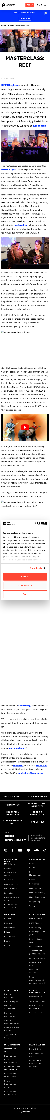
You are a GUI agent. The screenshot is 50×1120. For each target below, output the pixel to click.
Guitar (32, 879)
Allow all (25, 576)
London (7, 919)
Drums (32, 868)
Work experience (37, 1001)
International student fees (10, 1075)
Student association (9, 1014)
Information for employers (36, 1007)
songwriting (24, 705)
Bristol (7, 932)
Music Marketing (37, 893)
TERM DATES (12, 805)
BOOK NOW (25, 19)
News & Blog (35, 1049)
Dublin (7, 941)
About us (8, 868)
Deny (25, 594)
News (10, 25)
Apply (30, 5)
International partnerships (10, 1092)
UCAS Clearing (36, 923)
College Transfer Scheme (12, 1029)
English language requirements (12, 1068)
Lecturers (8, 880)
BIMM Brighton (10, 85)
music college (20, 225)
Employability (35, 996)
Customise (24, 585)
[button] (42, 5)
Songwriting (35, 901)
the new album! (16, 748)
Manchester (9, 927)
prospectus (41, 765)
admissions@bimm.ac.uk (30, 773)
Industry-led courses (10, 873)
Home (3, 25)
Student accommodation (11, 1021)
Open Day (18, 765)
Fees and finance (37, 958)
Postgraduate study (35, 940)
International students (10, 1050)
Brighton (8, 923)
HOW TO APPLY (12, 796)
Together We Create (10, 1036)
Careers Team (35, 1013)
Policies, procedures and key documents (36, 980)
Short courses (35, 946)
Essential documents (34, 971)
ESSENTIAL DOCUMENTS (13, 813)
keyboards (39, 125)
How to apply (35, 927)
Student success (12, 889)
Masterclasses (11, 884)
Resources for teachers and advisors (35, 1063)
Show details (36, 568)
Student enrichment (9, 1007)
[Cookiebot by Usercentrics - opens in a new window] (35, 523)
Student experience (9, 995)
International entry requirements (10, 1059)
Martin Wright (8, 169)
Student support (12, 1001)
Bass (31, 863)
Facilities (8, 893)
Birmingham (9, 936)
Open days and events (36, 1054)
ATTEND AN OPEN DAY (13, 822)
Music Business (36, 888)
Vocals (32, 906)
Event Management (35, 873)
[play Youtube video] (25, 427)
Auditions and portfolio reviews (37, 952)
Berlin (7, 945)
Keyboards (34, 884)
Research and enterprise (10, 906)
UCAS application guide (37, 933)
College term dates (35, 964)
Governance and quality (11, 898)
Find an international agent (10, 1084)
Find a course (35, 919)
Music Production (37, 897)
